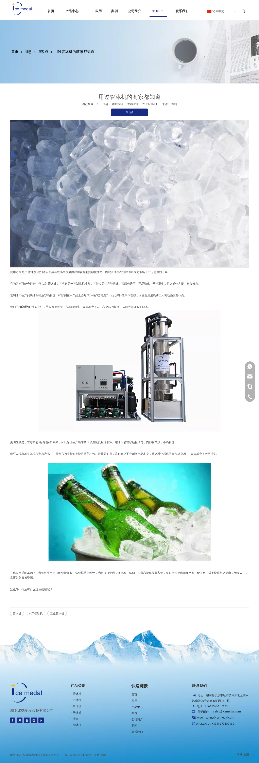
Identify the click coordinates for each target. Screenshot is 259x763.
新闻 (134, 725)
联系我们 (137, 732)
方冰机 (77, 700)
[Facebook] (12, 720)
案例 (134, 713)
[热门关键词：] (243, 11)
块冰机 (77, 712)
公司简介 (137, 719)
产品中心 (137, 707)
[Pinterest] (41, 720)
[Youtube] (27, 720)
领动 (103, 755)
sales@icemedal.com (227, 711)
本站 (174, 104)
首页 (134, 694)
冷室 (76, 719)
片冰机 (77, 706)
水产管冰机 (36, 613)
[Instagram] (34, 720)
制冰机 (77, 725)
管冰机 (17, 613)
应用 (134, 701)
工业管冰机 (57, 613)
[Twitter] (19, 720)
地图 (246, 754)
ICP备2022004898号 (78, 755)
